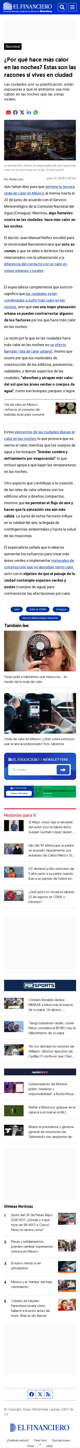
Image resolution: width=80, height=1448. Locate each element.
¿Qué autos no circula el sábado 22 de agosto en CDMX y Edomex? (51, 897)
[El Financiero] (27, 7)
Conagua (61, 609)
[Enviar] (63, 770)
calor (16, 609)
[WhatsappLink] (40, 791)
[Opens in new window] (14, 1110)
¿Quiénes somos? (18, 1440)
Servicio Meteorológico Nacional (40, 618)
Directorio (40, 1440)
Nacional (13, 46)
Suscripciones (61, 1440)
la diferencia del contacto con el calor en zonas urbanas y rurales (35, 264)
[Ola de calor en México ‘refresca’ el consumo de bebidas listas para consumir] (66, 408)
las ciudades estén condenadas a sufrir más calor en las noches (34, 300)
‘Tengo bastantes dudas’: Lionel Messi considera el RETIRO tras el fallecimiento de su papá (52, 1028)
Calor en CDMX (37, 609)
